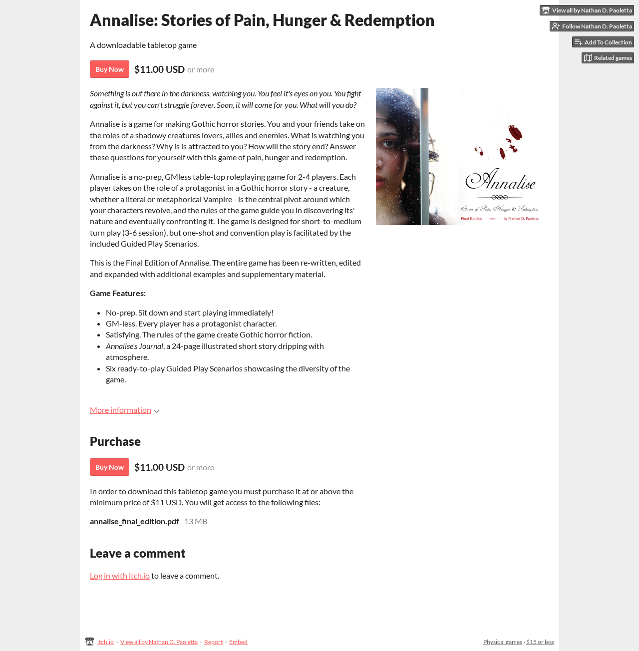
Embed (238, 642)
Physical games (502, 642)
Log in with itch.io (120, 575)
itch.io (105, 642)
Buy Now (109, 69)
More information (120, 409)
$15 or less (540, 642)
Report (213, 642)
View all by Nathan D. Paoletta (159, 642)
